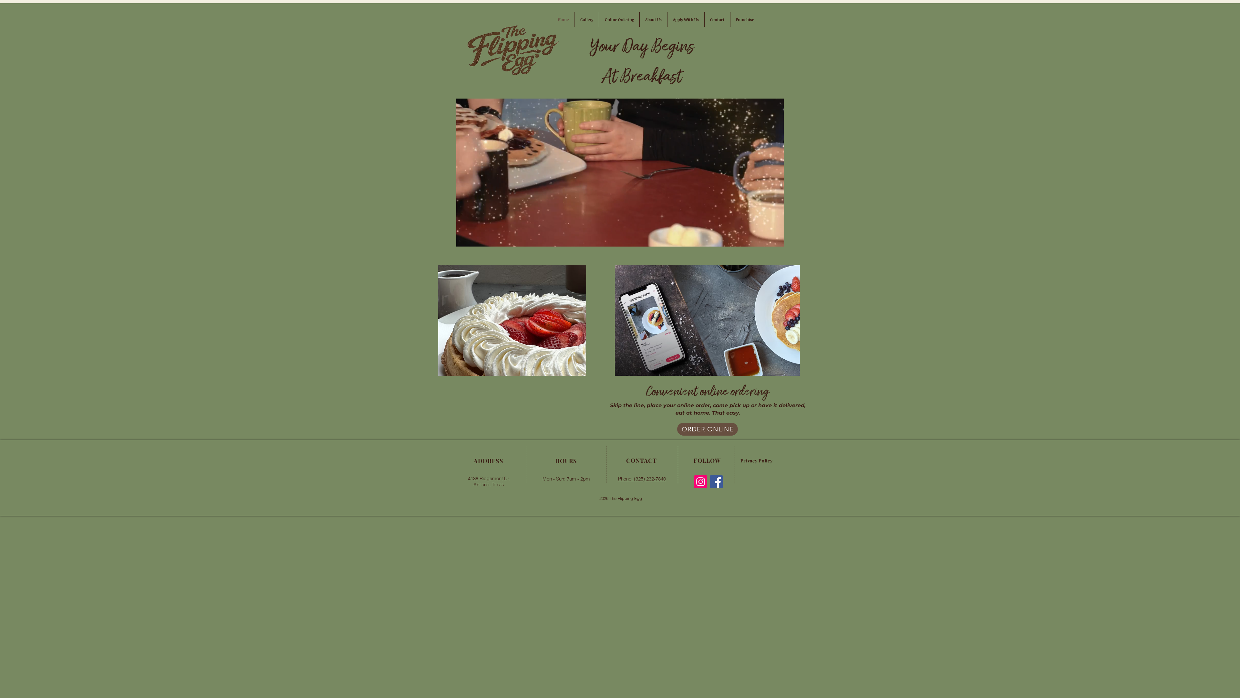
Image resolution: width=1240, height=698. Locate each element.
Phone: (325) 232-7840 (642, 479)
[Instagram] (700, 481)
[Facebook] (716, 481)
